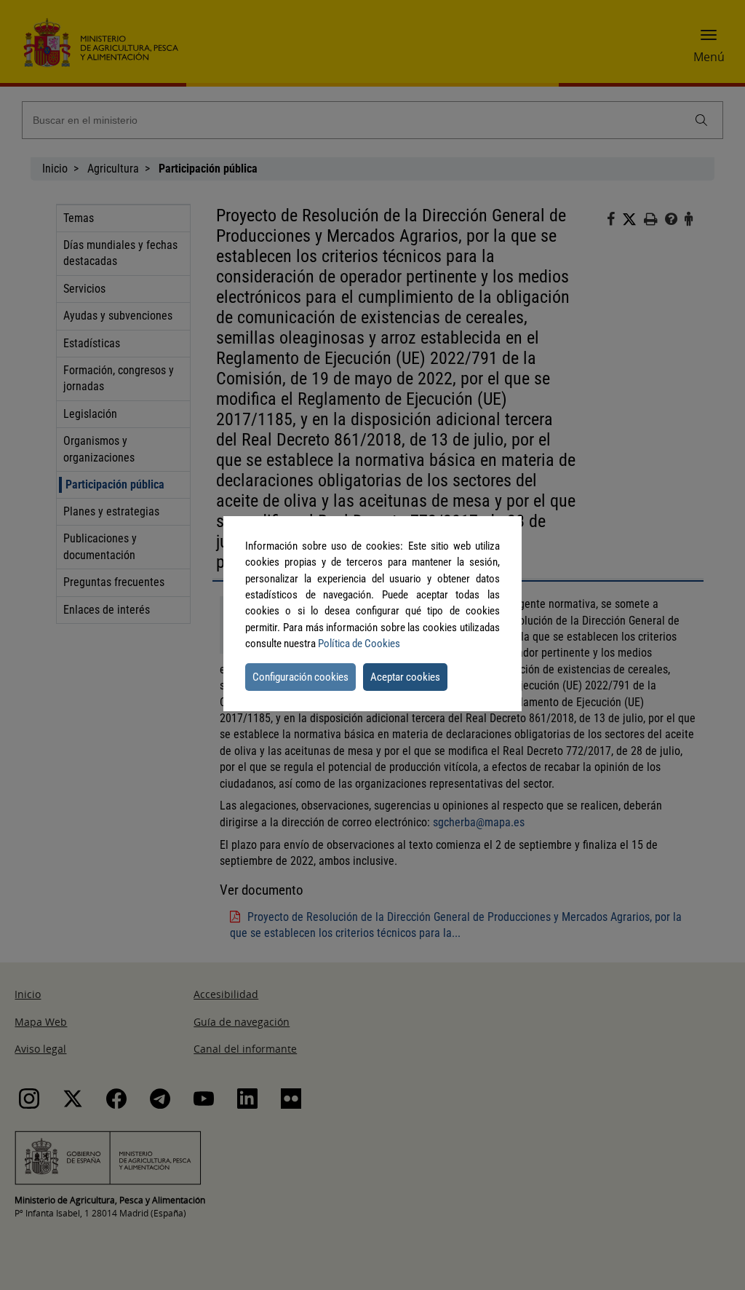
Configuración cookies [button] (300, 677)
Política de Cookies (359, 643)
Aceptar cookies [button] (405, 677)
